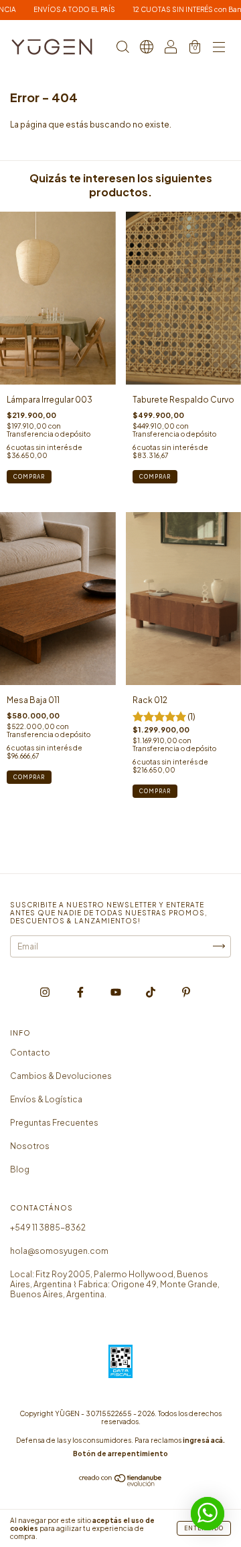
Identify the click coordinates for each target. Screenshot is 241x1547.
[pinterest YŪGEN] (186, 992)
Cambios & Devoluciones (61, 1076)
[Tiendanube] (121, 1484)
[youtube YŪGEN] (116, 992)
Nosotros (30, 1146)
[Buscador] (122, 48)
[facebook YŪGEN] (81, 992)
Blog (19, 1169)
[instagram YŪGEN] (45, 992)
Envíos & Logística (46, 1099)
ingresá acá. (204, 1440)
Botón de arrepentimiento (120, 1454)
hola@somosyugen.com (59, 1251)
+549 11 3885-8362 (48, 1228)
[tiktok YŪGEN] (151, 992)
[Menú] (219, 48)
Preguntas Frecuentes (54, 1123)
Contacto (30, 1053)
